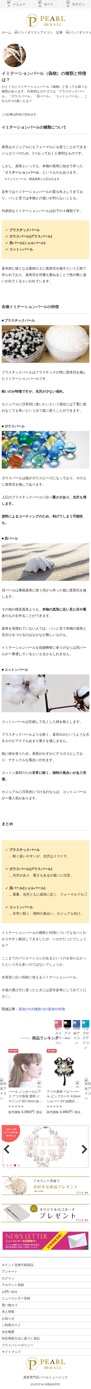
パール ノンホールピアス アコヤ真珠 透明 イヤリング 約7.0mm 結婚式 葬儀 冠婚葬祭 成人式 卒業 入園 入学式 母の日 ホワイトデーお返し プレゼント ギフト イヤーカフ (25, 1097)
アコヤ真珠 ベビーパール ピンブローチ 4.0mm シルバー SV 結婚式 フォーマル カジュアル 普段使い (63, 1097)
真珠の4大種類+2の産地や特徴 (42, 1009)
